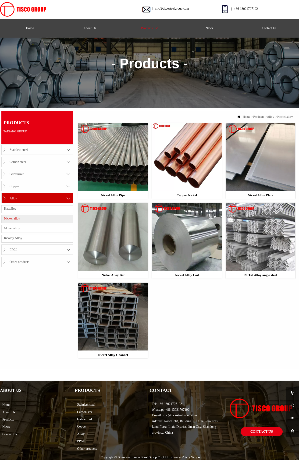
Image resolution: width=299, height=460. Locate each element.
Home (246, 116)
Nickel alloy (285, 116)
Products (258, 116)
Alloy (270, 116)
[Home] (23, 9)
